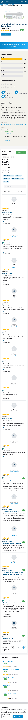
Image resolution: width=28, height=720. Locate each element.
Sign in (21, 1)
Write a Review (6, 34)
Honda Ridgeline (14, 594)
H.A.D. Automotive (8, 661)
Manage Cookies (6, 716)
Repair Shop (13, 124)
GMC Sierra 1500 (14, 412)
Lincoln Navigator (14, 629)
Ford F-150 (14, 206)
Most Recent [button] (21, 191)
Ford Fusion (14, 236)
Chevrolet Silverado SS (14, 503)
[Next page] (24, 647)
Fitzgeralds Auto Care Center (11, 669)
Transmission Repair (21, 124)
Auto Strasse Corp (8, 685)
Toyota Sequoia (14, 326)
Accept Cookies (17, 716)
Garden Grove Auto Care (10, 693)
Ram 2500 (14, 267)
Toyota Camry (14, 562)
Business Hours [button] (8, 133)
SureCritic (2, 4)
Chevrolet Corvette (14, 297)
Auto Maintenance (10, 4)
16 (22, 647)
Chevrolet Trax (14, 535)
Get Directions (8, 140)
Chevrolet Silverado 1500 (14, 471)
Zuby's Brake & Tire (8, 677)
